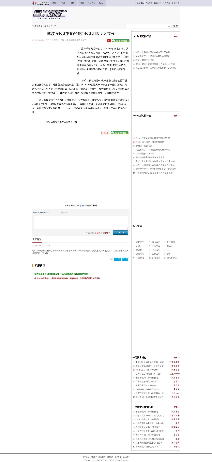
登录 (173, 3)
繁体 (142, 3)
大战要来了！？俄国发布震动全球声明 (153, 56)
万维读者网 (37, 26)
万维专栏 (140, 254)
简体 (138, 3)
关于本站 (85, 457)
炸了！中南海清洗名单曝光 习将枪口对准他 (155, 165)
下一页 (125, 259)
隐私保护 (126, 457)
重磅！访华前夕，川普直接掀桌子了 (152, 142)
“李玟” (82, 205)
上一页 (117, 259)
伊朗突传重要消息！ (145, 146)
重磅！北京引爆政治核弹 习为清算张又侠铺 (155, 64)
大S (168, 254)
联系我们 (102, 457)
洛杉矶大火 (172, 258)
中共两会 (140, 258)
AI (168, 250)
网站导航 (118, 457)
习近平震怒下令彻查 (145, 60)
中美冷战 (156, 246)
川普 (138, 246)
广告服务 (93, 457)
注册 (177, 3)
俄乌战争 (156, 242)
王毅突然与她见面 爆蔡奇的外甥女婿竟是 (154, 173)
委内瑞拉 (156, 258)
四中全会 (171, 242)
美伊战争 (140, 242)
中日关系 (156, 250)
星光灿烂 (48, 26)
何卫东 (170, 246)
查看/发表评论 (78, 40)
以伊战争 (156, 254)
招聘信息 (110, 457)
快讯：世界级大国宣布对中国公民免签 (153, 52)
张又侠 (139, 250)
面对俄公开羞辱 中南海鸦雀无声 (150, 157)
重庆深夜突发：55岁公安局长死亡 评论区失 (156, 68)
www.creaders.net (38, 40)
